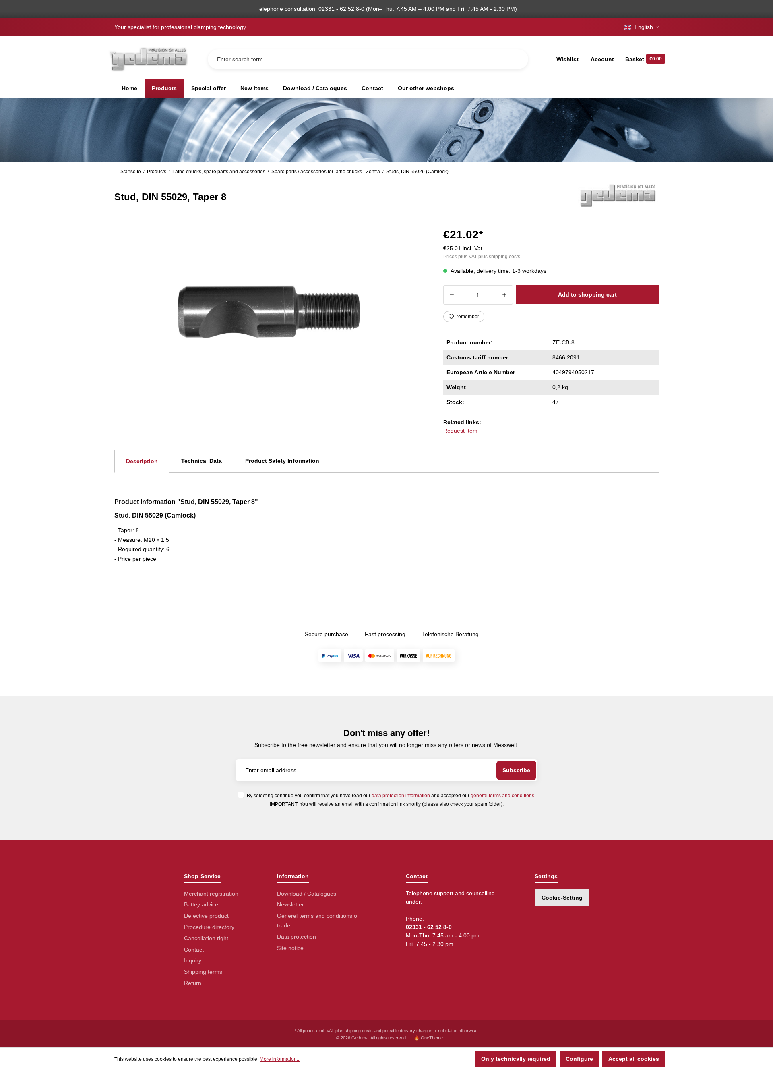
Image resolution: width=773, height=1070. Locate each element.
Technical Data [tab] (201, 461)
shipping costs (359, 1030)
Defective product (206, 915)
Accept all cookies (633, 1058)
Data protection (296, 936)
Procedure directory (209, 927)
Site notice (290, 948)
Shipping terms (203, 971)
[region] (269, 311)
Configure (579, 1058)
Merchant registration (211, 893)
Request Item (460, 430)
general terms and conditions (502, 795)
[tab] (141, 461)
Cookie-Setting (562, 897)
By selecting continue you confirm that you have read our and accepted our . (391, 795)
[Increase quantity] (504, 295)
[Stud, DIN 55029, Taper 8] (269, 311)
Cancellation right (206, 938)
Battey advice (201, 904)
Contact (194, 949)
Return (192, 983)
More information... (280, 1059)
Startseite (130, 171)
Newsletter (290, 904)
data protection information (401, 795)
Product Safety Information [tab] (282, 461)
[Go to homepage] (148, 59)
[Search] (515, 59)
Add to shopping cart (587, 294)
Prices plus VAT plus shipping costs (481, 256)
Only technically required (515, 1058)
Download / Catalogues (306, 893)
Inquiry (192, 960)
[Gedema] (618, 195)
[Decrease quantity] (451, 295)
